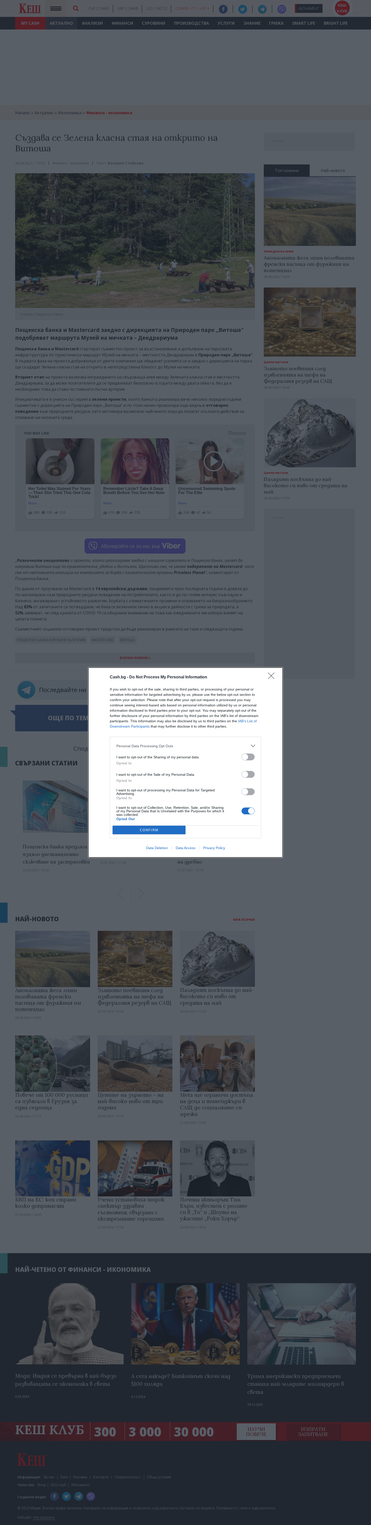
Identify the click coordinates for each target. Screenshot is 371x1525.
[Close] (273, 677)
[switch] (248, 757)
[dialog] (185, 762)
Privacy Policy (214, 848)
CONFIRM (149, 830)
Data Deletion (157, 848)
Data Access (185, 848)
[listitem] (185, 746)
